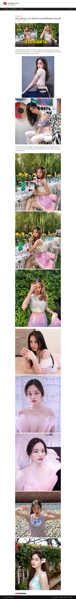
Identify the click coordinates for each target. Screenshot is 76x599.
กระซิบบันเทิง (25, 20)
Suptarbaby (21, 9)
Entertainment (13, 9)
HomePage (6, 9)
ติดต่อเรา (70, 597)
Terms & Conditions (54, 597)
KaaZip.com (13, 3)
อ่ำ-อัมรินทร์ (24, 593)
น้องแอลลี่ (20, 593)
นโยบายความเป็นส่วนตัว (63, 597)
